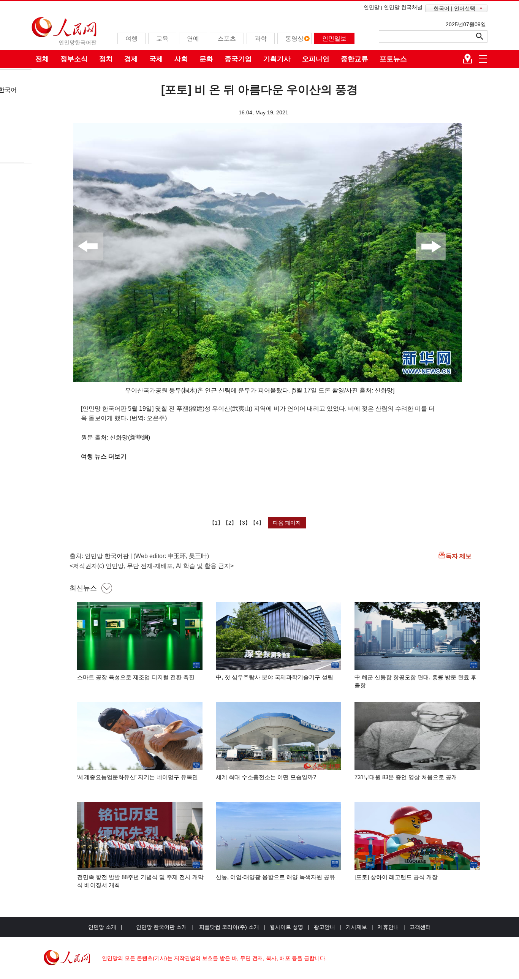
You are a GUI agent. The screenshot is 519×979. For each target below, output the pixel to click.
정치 (106, 59)
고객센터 (420, 927)
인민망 (372, 7)
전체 (42, 59)
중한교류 (354, 59)
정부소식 (74, 59)
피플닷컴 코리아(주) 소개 (228, 927)
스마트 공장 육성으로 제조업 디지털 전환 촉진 (136, 677)
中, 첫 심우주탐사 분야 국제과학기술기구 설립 (274, 677)
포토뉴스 (393, 59)
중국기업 (238, 59)
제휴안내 (388, 927)
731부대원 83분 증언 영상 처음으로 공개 (405, 777)
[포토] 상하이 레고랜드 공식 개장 (396, 877)
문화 (206, 59)
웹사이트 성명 (286, 927)
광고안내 (324, 927)
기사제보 (356, 927)
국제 (156, 59)
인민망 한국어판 (107, 556)
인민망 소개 (102, 927)
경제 (131, 59)
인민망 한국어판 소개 (161, 927)
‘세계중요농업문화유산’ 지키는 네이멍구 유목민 (137, 777)
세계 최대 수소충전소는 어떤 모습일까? (266, 777)
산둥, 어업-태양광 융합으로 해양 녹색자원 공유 (275, 877)
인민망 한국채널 (403, 7)
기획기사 (277, 59)
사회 (181, 59)
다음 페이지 (287, 523)
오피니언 (315, 59)
